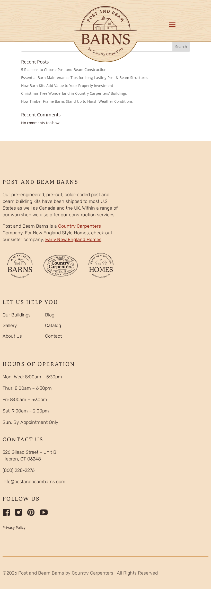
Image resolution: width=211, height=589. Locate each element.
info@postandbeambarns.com (34, 481)
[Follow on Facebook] (6, 512)
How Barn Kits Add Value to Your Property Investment (67, 85)
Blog (49, 315)
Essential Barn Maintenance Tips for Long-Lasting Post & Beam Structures (84, 77)
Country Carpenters (79, 226)
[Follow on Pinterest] (30, 512)
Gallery (10, 325)
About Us (12, 336)
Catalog (53, 325)
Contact (53, 336)
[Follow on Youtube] (44, 512)
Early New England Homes (73, 239)
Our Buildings (17, 315)
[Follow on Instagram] (18, 512)
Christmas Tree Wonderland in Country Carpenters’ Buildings (74, 93)
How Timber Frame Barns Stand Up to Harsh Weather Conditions (77, 101)
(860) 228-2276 (18, 470)
